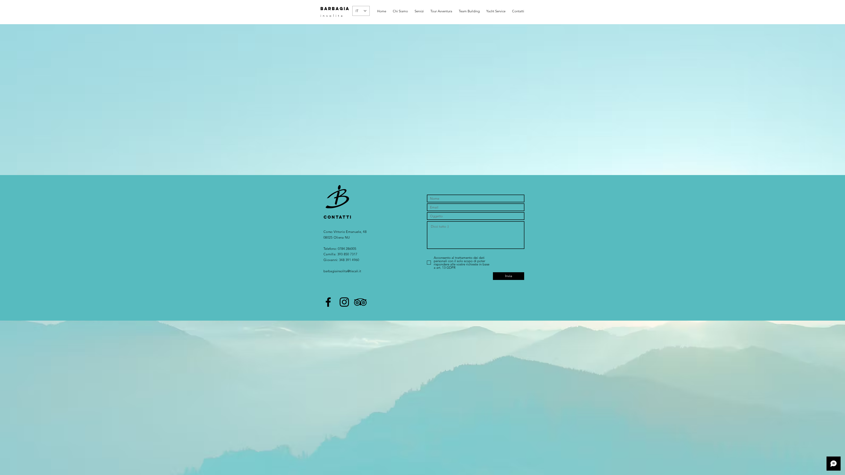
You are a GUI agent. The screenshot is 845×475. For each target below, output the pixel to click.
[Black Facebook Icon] (328, 302)
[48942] (360, 302)
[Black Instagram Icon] (344, 302)
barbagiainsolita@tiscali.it (342, 271)
